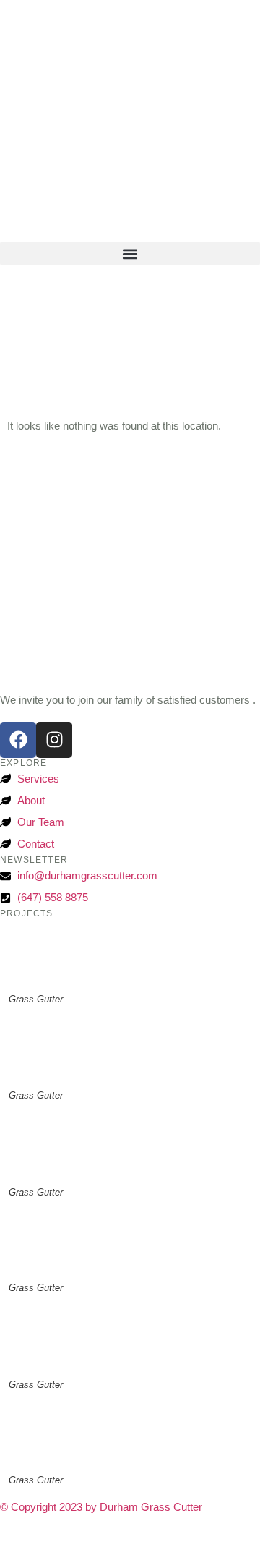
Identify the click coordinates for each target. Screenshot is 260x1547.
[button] (130, 253)
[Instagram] (54, 740)
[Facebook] (18, 740)
